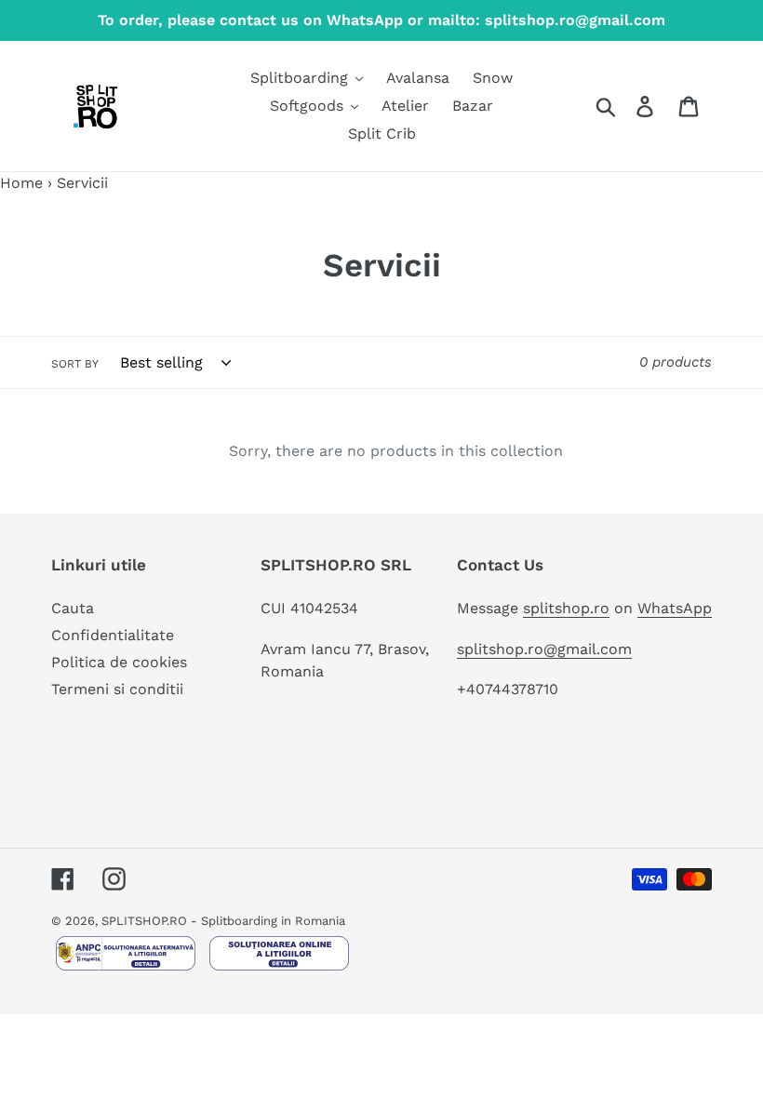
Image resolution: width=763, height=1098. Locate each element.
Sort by (75, 363)
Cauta (72, 608)
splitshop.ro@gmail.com (544, 649)
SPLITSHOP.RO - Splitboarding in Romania (223, 921)
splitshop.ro (566, 608)
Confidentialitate (112, 635)
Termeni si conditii (117, 689)
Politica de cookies (119, 662)
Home (21, 183)
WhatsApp (674, 608)
